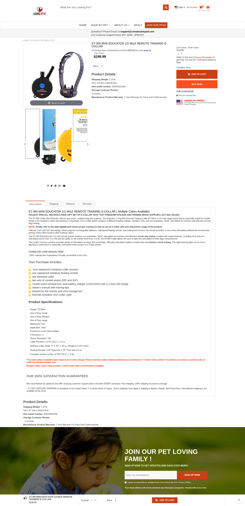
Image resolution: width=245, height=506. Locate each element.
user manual (60, 227)
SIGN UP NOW (192, 475)
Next (88, 144)
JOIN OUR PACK (156, 25)
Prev (25, 144)
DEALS (138, 25)
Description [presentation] (35, 204)
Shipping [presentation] (53, 204)
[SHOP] (208, 7)
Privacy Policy (184, 482)
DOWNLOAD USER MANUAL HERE (46, 252)
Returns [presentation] (70, 204)
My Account (192, 7)
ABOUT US (121, 25)
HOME (83, 25)
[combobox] (110, 7)
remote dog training (146, 236)
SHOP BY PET (99, 25)
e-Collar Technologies (42, 40)
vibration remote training (160, 242)
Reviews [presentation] (87, 204)
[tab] (35, 204)
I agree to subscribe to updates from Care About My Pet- (158, 482)
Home (26, 40)
